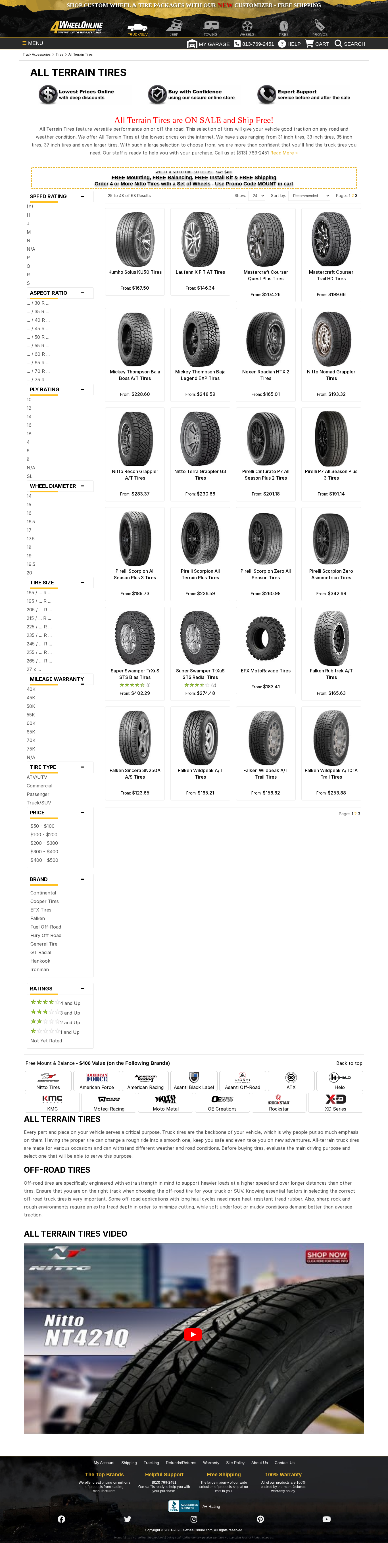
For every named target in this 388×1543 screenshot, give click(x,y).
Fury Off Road (45, 935)
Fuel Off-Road (45, 927)
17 (29, 530)
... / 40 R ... (38, 320)
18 (29, 433)
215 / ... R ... (39, 618)
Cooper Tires (44, 901)
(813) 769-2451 (164, 1483)
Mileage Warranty (58, 680)
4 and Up (70, 1003)
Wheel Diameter (57, 486)
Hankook (40, 961)
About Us (259, 1462)
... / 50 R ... (38, 337)
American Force (97, 1087)
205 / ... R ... (39, 609)
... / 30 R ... (38, 303)
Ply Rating (57, 389)
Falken (37, 918)
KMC (52, 1109)
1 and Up (70, 1032)
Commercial (39, 786)
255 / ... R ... (39, 652)
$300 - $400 (44, 851)
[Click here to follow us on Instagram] (194, 1519)
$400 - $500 (44, 860)
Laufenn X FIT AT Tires (200, 272)
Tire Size (57, 582)
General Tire (43, 944)
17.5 (31, 538)
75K (31, 749)
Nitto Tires (48, 1087)
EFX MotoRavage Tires (266, 671)
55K (31, 715)
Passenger (38, 794)
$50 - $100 (42, 826)
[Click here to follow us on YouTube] (326, 1519)
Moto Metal (166, 1109)
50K (31, 706)
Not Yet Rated (46, 1041)
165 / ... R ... (39, 592)
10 (29, 399)
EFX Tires (40, 910)
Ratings (57, 988)
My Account (104, 1462)
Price (57, 812)
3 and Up (70, 1013)
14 (29, 416)
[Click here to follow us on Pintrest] (260, 1519)
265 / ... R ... (39, 661)
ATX (291, 1087)
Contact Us (285, 1462)
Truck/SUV (39, 803)
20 (29, 573)
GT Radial (40, 952)
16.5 (31, 521)
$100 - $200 (43, 834)
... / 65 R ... (38, 362)
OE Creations (222, 1109)
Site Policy (235, 1462)
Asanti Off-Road (242, 1087)
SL (29, 476)
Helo (340, 1087)
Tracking (151, 1462)
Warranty (211, 1462)
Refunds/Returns (181, 1462)
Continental (43, 893)
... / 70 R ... (38, 371)
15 (29, 504)
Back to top (349, 1063)
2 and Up (70, 1022)
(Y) (30, 206)
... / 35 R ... (38, 311)
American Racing (145, 1087)
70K (31, 740)
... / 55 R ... (38, 345)
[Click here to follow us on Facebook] (61, 1519)
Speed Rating (57, 196)
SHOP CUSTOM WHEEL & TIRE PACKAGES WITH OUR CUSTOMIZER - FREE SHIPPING (194, 5)
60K (31, 723)
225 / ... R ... (39, 627)
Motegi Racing (108, 1109)
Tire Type (57, 767)
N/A (31, 249)
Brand (57, 879)
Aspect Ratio (57, 293)
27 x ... (34, 669)
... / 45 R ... (38, 328)
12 (29, 408)
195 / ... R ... (39, 601)
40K (31, 689)
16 (29, 425)
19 (29, 556)
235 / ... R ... (39, 635)
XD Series (335, 1109)
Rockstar (279, 1109)
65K (31, 732)
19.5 (31, 564)
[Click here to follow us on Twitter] (127, 1519)
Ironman (39, 969)
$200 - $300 (44, 843)
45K (31, 698)
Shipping (129, 1462)
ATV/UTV (37, 777)
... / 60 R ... (38, 354)
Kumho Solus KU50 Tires (135, 272)
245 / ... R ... (39, 644)
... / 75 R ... (38, 379)
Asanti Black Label (194, 1087)
